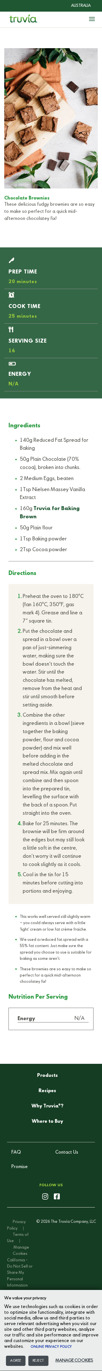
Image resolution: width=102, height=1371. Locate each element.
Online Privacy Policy (51, 1347)
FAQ (16, 1152)
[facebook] (57, 1197)
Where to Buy (47, 1121)
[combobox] (77, 5)
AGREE (15, 1360)
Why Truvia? (47, 1106)
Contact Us (66, 1152)
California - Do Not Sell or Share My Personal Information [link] (20, 1273)
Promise (19, 1167)
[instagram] (45, 1197)
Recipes (47, 1091)
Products (47, 1075)
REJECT (38, 1360)
